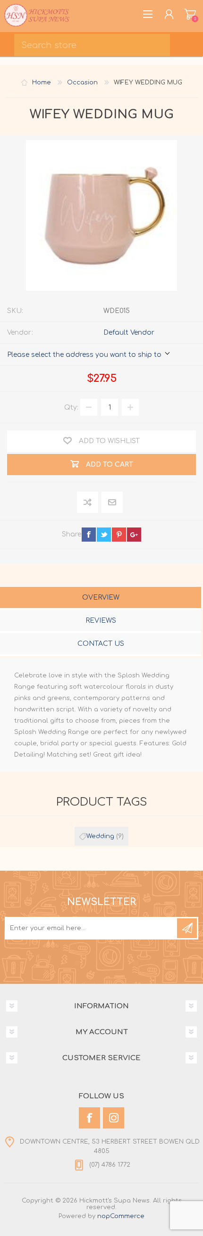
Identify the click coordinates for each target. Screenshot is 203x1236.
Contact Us (100, 643)
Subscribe (187, 928)
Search (188, 42)
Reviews (100, 620)
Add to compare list (88, 503)
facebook (89, 534)
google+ (134, 534)
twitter (104, 534)
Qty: (71, 407)
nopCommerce (120, 1216)
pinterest (119, 534)
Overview (100, 597)
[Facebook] (89, 1118)
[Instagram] (113, 1118)
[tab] (100, 598)
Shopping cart (190, 14)
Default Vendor (128, 332)
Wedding (100, 836)
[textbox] (92, 45)
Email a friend (112, 503)
